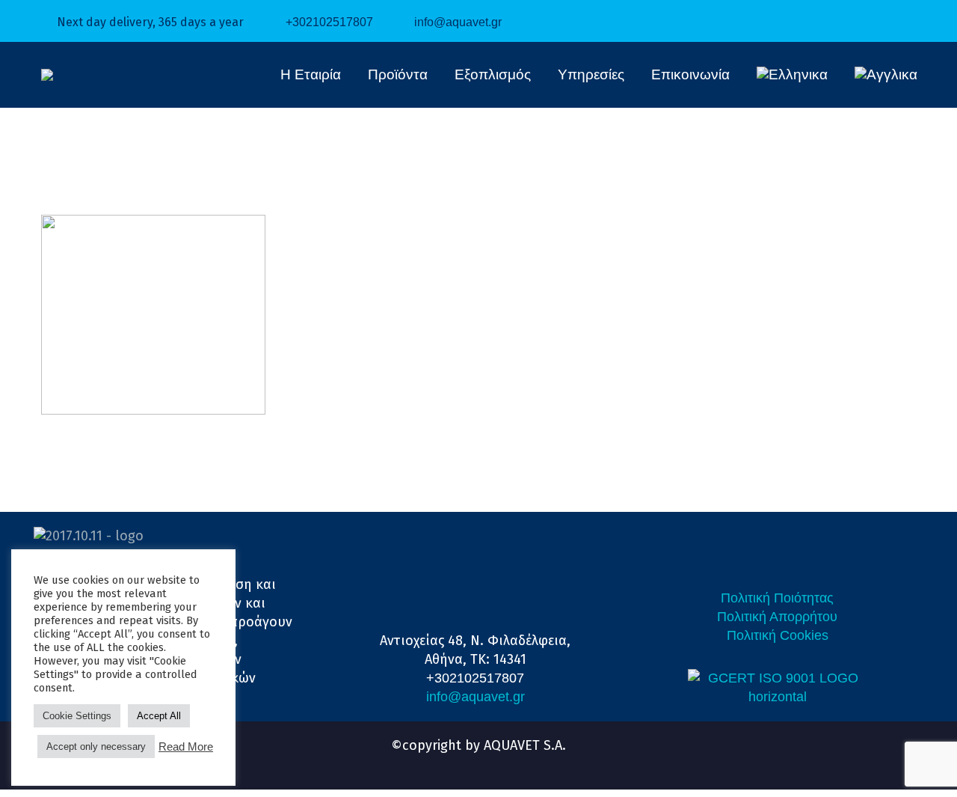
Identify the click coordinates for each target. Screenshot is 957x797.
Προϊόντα (398, 74)
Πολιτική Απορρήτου (777, 616)
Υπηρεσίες (591, 74)
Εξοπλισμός (493, 74)
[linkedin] (465, 761)
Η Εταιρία (310, 74)
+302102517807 (329, 22)
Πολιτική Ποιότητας (777, 597)
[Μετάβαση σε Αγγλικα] (886, 75)
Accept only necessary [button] (96, 746)
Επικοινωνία (690, 74)
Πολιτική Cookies (777, 635)
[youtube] (492, 761)
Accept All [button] (159, 715)
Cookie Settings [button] (77, 715)
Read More (186, 747)
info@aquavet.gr (458, 22)
